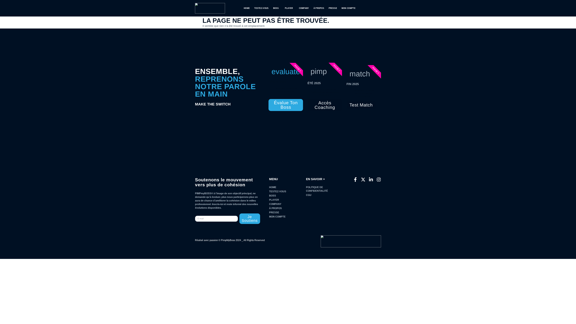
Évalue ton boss (286, 105)
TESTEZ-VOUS (261, 8)
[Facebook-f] (355, 179)
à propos (319, 8)
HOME (247, 8)
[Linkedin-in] (371, 179)
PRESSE (333, 8)
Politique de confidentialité (317, 189)
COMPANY (304, 8)
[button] (277, 8)
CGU (308, 195)
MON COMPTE (349, 8)
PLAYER (289, 8)
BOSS (276, 8)
